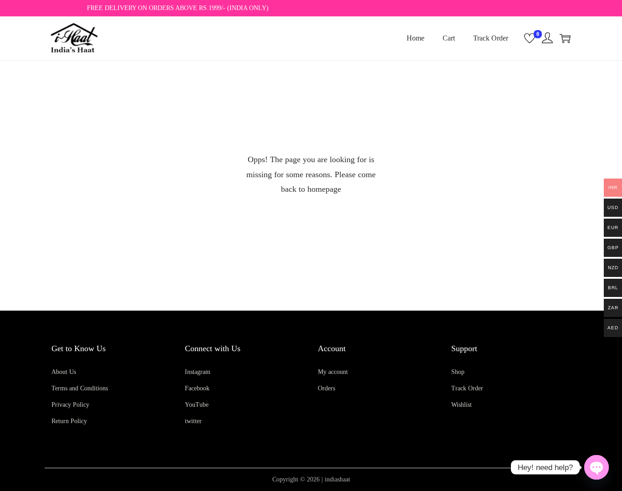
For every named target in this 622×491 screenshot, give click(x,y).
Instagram (197, 371)
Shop (457, 371)
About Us (63, 371)
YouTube (197, 404)
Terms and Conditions (79, 388)
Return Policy (69, 421)
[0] (529, 38)
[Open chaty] (596, 467)
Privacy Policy (70, 404)
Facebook (197, 388)
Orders (326, 388)
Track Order (467, 388)
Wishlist (461, 404)
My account (333, 371)
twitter (193, 421)
